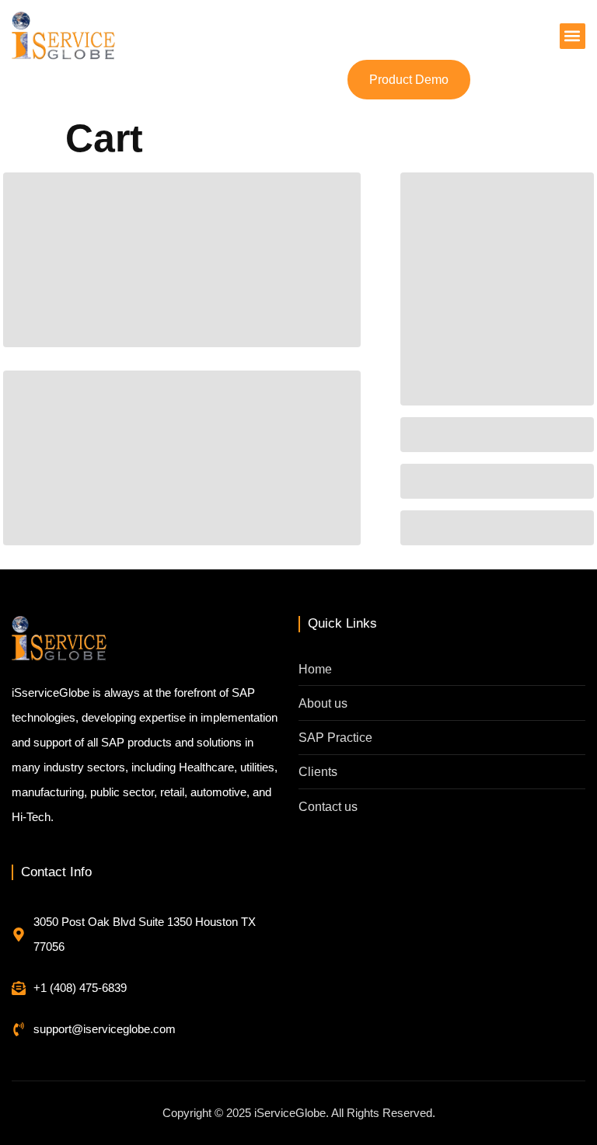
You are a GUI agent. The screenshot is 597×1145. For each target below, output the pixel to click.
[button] (572, 36)
